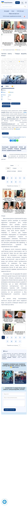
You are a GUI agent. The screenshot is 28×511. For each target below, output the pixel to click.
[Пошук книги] (25, 6)
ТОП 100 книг (20, 11)
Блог (13, 11)
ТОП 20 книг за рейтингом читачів (12, 16)
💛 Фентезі (21, 61)
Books (8, 2)
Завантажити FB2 (6, 106)
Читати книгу (5, 133)
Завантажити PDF (6, 103)
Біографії (6, 11)
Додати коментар (9, 409)
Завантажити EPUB (16, 103)
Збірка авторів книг (14, 13)
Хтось (10, 61)
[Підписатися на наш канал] (24, 16)
